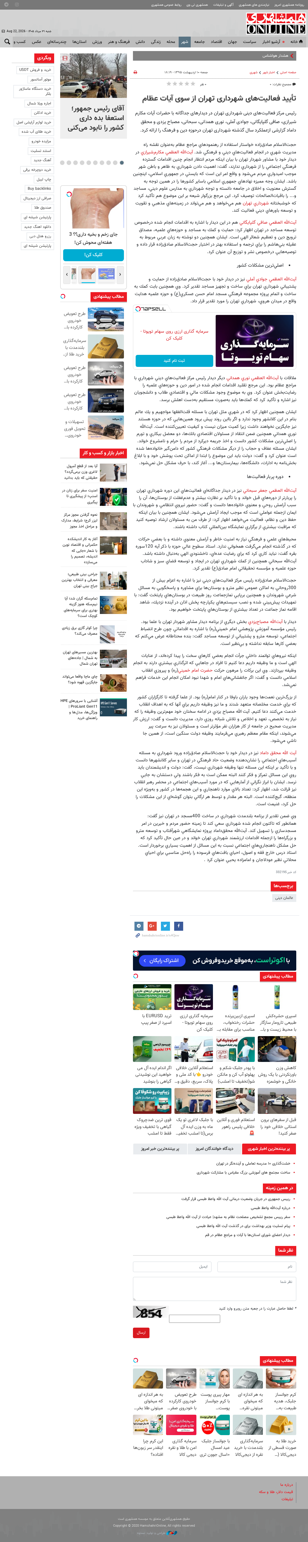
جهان (232, 42)
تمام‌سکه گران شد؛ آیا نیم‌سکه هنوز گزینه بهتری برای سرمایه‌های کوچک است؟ (80, 607)
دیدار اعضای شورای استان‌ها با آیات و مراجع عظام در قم (247, 1235)
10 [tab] (62, 163)
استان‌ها (79, 42)
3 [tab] (108, 163)
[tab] (269, 1149)
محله (171, 42)
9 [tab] (69, 163)
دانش (140, 42)
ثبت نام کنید (174, 361)
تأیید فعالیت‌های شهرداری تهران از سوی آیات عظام (219, 99)
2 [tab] (115, 163)
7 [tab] (82, 163)
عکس (36, 42)
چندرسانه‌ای (56, 42)
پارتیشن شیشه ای (37, 217)
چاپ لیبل (44, 180)
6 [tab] (89, 163)
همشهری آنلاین (273, 23)
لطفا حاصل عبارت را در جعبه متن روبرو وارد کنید (257, 1309)
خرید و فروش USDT (35, 70)
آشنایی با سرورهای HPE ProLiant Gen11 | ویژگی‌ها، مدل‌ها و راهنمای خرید (78, 709)
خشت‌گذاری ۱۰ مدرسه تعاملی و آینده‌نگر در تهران (253, 1164)
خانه (294, 42)
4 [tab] (102, 163)
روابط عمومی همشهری (166, 5)
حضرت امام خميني (195, 670)
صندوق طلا (42, 208)
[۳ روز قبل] (113, 581)
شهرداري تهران (255, 203)
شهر (184, 42)
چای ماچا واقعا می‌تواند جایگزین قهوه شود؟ (79, 679)
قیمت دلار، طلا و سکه (276, 1492)
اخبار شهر (269, 72)
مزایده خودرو (41, 141)
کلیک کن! (93, 255)
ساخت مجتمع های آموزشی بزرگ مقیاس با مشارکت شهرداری (243, 1173)
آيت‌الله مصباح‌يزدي (265, 621)
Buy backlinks (39, 189)
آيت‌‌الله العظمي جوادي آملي (271, 279)
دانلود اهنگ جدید (37, 227)
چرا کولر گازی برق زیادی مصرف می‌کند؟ (79, 631)
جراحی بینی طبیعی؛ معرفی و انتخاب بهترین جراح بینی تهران (79, 580)
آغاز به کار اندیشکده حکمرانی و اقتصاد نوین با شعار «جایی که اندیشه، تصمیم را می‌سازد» (80, 550)
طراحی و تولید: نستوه (151, 1533)
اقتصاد (216, 42)
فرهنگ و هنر (119, 42)
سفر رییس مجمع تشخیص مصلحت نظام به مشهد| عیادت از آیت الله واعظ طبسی (228, 1217)
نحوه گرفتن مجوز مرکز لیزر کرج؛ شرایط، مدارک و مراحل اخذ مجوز (79, 520)
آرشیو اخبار (271, 42)
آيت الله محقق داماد (278, 753)
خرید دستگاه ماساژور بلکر (35, 91)
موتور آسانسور (40, 80)
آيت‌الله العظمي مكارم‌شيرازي (166, 152)
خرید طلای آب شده (36, 132)
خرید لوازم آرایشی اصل (34, 122)
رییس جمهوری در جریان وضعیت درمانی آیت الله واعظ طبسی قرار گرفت (235, 1199)
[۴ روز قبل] (113, 707)
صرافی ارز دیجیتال (37, 198)
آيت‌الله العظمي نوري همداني (252, 378)
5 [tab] (95, 163)
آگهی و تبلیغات (223, 5)
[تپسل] (138, 309)
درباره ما (286, 1485)
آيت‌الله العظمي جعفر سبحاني (269, 490)
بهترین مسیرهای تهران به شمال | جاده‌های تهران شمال (80, 658)
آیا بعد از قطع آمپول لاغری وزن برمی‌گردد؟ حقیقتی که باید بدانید (80, 472)
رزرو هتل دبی (40, 236)
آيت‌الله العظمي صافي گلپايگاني (267, 222)
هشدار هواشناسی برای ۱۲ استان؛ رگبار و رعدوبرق (251, 56)
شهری (253, 72)
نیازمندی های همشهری (254, 5)
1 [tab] (122, 163)
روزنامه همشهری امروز (289, 5)
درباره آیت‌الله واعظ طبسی (270, 1208)
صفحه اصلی (288, 72)
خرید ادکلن (42, 113)
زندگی (156, 42)
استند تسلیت (41, 151)
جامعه (199, 42)
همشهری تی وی (197, 5)
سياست (249, 42)
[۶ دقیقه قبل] (93, 75)
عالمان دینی (284, 898)
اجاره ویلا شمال (39, 104)
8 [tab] (75, 163)
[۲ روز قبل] (113, 473)
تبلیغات (287, 1499)
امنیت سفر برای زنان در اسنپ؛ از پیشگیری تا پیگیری (79, 496)
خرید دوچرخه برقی (37, 170)
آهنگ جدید (42, 160)
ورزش (97, 42)
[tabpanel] (93, 96)
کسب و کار (17, 42)
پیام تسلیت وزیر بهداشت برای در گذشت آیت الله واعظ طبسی (243, 1226)
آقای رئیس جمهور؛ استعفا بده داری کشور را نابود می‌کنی (96, 118)
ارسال (141, 1333)
